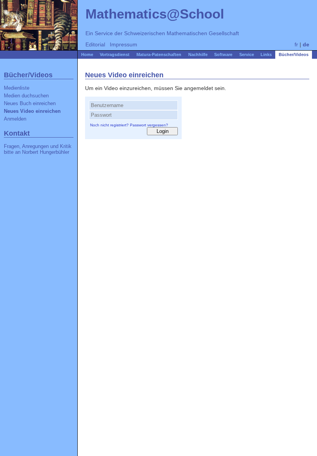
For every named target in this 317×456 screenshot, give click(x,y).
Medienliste (16, 88)
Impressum (123, 44)
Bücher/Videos (293, 54)
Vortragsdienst (115, 54)
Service (246, 54)
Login (163, 131)
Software (223, 54)
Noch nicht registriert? (109, 125)
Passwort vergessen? (149, 125)
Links (266, 54)
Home (87, 54)
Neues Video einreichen (32, 111)
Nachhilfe (198, 54)
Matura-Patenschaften (158, 54)
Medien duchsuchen (26, 96)
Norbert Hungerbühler (45, 152)
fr (296, 44)
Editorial (95, 44)
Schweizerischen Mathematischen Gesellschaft (181, 33)
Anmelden (15, 119)
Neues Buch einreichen (30, 103)
